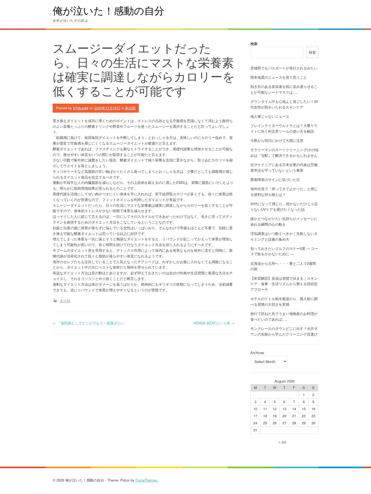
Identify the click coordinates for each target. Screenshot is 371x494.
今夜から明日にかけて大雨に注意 (276, 140)
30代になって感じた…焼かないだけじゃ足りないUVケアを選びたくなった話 (284, 206)
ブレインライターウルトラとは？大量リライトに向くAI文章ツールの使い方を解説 (283, 128)
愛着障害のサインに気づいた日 (275, 179)
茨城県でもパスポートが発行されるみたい (283, 68)
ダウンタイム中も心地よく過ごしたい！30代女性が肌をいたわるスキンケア (284, 104)
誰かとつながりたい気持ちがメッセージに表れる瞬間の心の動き (283, 221)
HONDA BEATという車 (214, 323)
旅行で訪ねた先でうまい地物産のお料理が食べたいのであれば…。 (283, 316)
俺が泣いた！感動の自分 (108, 10)
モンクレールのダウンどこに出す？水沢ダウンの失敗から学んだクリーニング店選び (283, 331)
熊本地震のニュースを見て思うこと (278, 77)
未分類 (130, 107)
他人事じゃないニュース (269, 116)
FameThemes (146, 480)
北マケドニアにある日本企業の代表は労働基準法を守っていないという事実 (283, 167)
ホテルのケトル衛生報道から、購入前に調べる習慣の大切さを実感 (283, 301)
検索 (253, 43)
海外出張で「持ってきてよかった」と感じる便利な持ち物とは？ (283, 191)
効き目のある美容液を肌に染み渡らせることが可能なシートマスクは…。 (283, 89)
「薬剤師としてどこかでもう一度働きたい (88, 323)
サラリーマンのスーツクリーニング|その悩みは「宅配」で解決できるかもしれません (284, 152)
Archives (257, 352)
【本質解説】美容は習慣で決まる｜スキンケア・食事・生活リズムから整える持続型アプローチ (283, 284)
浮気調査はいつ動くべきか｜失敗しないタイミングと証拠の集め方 (283, 236)
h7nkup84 (80, 107)
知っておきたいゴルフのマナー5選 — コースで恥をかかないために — (284, 251)
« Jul (282, 441)
